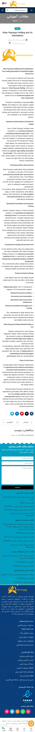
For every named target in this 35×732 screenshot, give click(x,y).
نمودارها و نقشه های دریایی (24, 672)
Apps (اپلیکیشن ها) (27, 676)
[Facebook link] (32, 414)
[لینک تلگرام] (12, 414)
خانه (21, 21)
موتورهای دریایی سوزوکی (26, 641)
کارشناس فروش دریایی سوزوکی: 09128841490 (19, 510)
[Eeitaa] (17, 711)
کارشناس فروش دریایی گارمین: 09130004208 (19, 537)
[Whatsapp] (22, 711)
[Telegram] (12, 711)
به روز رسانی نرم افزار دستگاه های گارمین (20, 680)
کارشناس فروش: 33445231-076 (23, 566)
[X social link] (27, 414)
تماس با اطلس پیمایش (26, 660)
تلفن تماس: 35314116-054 (25, 578)
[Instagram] (28, 711)
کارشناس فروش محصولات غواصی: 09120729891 (18, 541)
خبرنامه (15, 21)
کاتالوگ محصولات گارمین (25, 668)
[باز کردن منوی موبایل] (31, 10)
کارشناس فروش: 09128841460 (24, 582)
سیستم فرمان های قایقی (25, 645)
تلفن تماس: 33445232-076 (24, 562)
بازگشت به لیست (17, 422)
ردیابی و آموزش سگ (27, 633)
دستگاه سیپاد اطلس (27, 664)
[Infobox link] (4, 3)
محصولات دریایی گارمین (26, 625)
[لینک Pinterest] (22, 414)
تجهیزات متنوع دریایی (26, 637)
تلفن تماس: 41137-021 (26, 503)
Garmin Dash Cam (27, 629)
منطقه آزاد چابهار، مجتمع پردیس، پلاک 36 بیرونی (17, 575)
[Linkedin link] (17, 414)
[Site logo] (17, 3)
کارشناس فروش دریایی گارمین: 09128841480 (19, 506)
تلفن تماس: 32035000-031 (25, 533)
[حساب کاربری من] (2, 10)
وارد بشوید (14, 435)
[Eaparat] (6, 711)
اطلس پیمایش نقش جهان (16, 40)
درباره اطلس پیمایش (27, 656)
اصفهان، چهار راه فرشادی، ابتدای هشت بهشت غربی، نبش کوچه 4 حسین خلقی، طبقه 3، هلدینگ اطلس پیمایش (18, 526)
